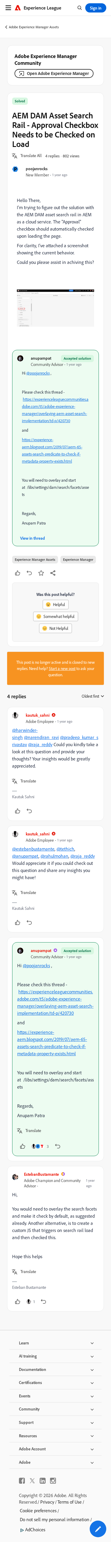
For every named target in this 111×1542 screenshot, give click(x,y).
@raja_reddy (40, 744)
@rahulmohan (54, 856)
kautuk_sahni (37, 715)
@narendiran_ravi (41, 737)
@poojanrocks (38, 372)
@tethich (65, 849)
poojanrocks (37, 168)
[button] (31, 156)
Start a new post (62, 668)
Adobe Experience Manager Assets (34, 27)
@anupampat (25, 856)
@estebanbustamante (33, 849)
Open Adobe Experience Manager (58, 73)
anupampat (41, 358)
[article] (55, 764)
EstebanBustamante (41, 1174)
